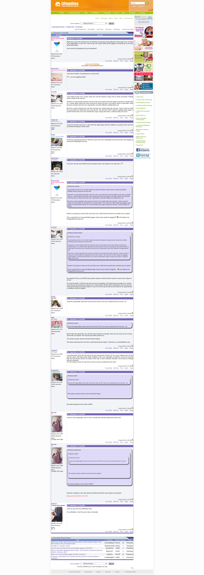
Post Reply (91, 29)
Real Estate (95, 12)
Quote (126, 61)
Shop (123, 12)
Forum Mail (108, 61)
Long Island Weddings (92, 64)
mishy (53, 296)
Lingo (120, 18)
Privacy (98, 572)
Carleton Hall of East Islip (144, 99)
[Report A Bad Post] (132, 59)
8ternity (53, 412)
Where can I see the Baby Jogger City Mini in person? (68, 554)
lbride (53, 135)
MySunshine (55, 37)
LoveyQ (53, 92)
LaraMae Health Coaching (144, 105)
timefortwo (54, 158)
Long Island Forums (58, 27)
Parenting (79, 27)
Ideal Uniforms (140, 115)
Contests (142, 12)
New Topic (100, 29)
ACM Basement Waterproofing (141, 141)
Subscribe (116, 29)
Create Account (128, 18)
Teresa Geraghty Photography (141, 118)
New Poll (108, 29)
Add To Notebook (80, 29)
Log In (134, 6)
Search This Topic (128, 29)
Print (121, 61)
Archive (117, 572)
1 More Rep (139, 97)
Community (107, 12)
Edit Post (115, 61)
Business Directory (74, 12)
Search (110, 18)
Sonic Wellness (141, 108)
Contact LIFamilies (74, 572)
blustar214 (54, 69)
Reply (131, 61)
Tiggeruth (54, 120)
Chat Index (104, 18)
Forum (116, 12)
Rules (116, 18)
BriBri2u (54, 504)
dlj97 (52, 317)
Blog (86, 12)
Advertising (88, 572)
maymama (54, 370)
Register (141, 6)
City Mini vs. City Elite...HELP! (60, 546)
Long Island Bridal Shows (142, 158)
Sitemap (107, 572)
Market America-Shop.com (141, 137)
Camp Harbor (140, 133)
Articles (61, 12)
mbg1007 (54, 350)
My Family (132, 12)
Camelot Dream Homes (143, 122)
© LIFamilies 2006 (129, 572)
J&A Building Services (143, 102)
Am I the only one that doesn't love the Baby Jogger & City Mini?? (72, 548)
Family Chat (70, 27)
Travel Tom (139, 145)
